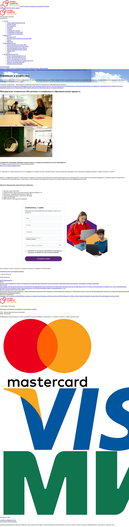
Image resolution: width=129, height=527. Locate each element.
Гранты (2, 68)
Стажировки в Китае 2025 (15, 32)
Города (9, 40)
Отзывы (9, 29)
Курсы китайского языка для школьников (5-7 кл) (51, 288)
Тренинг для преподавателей (15, 62)
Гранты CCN (11, 51)
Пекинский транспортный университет (12, 291)
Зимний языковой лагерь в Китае (17, 49)
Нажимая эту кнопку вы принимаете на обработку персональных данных (45, 251)
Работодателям (24, 6)
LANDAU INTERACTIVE (8, 520)
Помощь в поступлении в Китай (10, 296)
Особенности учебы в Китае (70, 296)
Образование (24, 86)
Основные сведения (6, 86)
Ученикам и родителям (36, 6)
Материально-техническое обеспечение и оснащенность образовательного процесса (91, 86)
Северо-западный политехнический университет (39, 291)
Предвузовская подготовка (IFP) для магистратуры (58, 286)
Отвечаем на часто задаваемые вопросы (12, 271)
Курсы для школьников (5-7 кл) (16, 56)
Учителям (46, 6)
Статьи (16, 68)
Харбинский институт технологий (83, 291)
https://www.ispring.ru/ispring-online (10, 165)
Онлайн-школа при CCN (11, 54)
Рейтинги (10, 41)
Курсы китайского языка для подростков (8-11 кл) (21, 288)
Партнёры (10, 27)
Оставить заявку (15, 8)
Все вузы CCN (11, 37)
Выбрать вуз (7, 35)
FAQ (8, 52)
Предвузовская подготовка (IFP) (16, 45)
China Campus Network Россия (16, 23)
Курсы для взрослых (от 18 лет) (16, 59)
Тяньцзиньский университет (102, 291)
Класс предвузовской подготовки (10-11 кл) (20, 60)
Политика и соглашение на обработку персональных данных (18, 309)
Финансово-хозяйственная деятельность (27, 87)
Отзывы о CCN (9, 68)
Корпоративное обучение (14, 63)
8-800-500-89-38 (5, 8)
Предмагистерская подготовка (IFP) (18, 46)
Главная (2, 70)
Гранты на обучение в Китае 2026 (51, 296)
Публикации (26, 283)
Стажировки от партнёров (15, 34)
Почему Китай (11, 24)
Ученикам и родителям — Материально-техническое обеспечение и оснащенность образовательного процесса (54, 70)
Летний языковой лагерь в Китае (17, 48)
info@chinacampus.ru (6, 280)
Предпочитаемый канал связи (33, 237)
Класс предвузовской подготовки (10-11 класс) (103, 286)
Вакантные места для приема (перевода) (51, 87)
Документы (16, 86)
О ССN (6, 21)
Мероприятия (44, 68)
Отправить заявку (43, 259)
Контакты (22, 68)
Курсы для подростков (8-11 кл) (16, 57)
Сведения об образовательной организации (65, 283)
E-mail (28, 225)
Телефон (29, 232)
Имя (27, 218)
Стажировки (95, 283)
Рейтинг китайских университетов (30, 296)
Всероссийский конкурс (32, 68)
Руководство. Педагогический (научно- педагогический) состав (47, 86)
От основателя (11, 26)
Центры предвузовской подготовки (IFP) (19, 38)
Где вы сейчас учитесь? (34, 245)
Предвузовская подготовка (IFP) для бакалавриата (27, 286)
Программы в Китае (10, 43)
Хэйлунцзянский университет (63, 291)
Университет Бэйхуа (14, 293)
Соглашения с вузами (13, 30)
